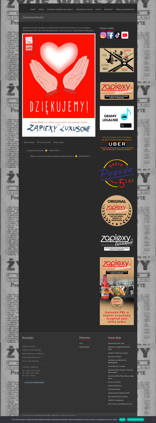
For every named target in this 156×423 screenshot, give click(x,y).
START (33, 9)
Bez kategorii (59, 142)
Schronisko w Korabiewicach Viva (120, 404)
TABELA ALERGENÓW (125, 9)
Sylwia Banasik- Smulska (116, 366)
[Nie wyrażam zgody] (153, 419)
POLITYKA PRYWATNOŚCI (34, 382)
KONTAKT (108, 9)
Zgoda (122, 419)
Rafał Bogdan (30, 142)
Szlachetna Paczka (114, 357)
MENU (41, 9)
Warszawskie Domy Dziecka (118, 396)
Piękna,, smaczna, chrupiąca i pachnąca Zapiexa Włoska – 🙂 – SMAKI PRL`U (61, 156)
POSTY (98, 9)
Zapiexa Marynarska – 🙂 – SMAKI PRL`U (42, 150)
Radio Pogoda (84, 347)
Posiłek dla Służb (114, 389)
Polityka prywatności (135, 419)
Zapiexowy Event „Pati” (116, 343)
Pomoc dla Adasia (114, 382)
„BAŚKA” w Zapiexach (116, 400)
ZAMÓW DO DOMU (84, 9)
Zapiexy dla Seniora (115, 386)
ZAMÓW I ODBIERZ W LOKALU (60, 9)
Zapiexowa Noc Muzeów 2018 (119, 393)
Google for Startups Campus (118, 353)
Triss (81, 343)
